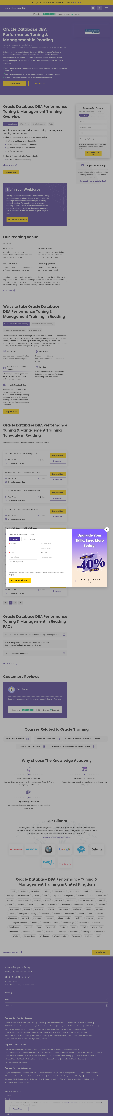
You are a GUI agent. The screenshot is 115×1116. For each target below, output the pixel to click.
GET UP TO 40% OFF (20, 580)
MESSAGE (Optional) (16, 562)
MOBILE (12, 553)
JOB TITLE (43, 553)
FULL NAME (13, 544)
